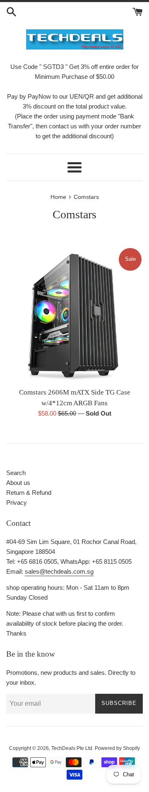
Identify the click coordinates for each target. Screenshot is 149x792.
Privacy (16, 502)
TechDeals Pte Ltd (71, 748)
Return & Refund (28, 492)
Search (16, 472)
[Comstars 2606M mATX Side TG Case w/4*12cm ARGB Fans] (74, 315)
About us (18, 482)
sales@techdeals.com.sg (59, 571)
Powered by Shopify (117, 748)
